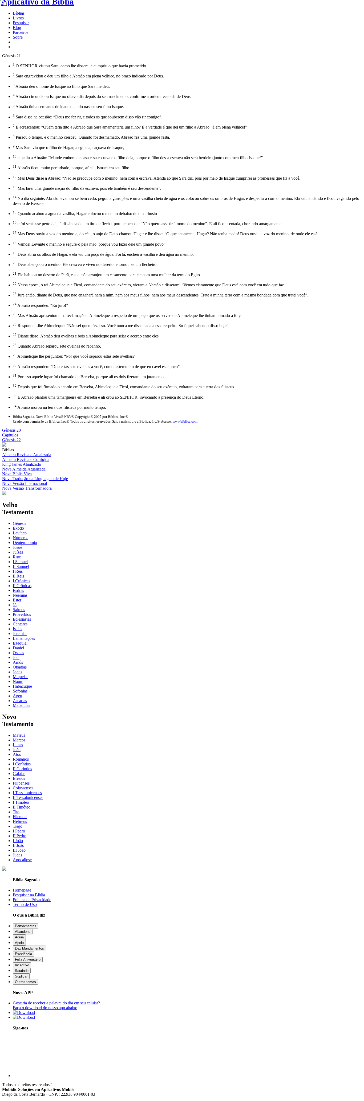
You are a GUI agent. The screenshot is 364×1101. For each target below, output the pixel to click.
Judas (17, 855)
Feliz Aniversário (28, 960)
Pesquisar (21, 22)
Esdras (18, 590)
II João (18, 845)
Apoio (19, 943)
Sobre (18, 37)
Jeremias (20, 633)
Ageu (17, 696)
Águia (19, 937)
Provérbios (22, 614)
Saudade (22, 971)
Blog (17, 27)
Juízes (18, 552)
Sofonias (20, 691)
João (17, 749)
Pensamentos (25, 926)
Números (20, 537)
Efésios (19, 778)
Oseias (18, 652)
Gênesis (19, 523)
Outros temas (25, 982)
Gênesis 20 (11, 430)
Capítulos (10, 435)
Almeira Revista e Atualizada (26, 454)
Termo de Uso (25, 904)
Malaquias (21, 705)
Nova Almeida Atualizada (24, 469)
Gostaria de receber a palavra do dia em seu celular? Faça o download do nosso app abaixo (56, 1005)
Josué (17, 547)
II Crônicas (22, 585)
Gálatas (19, 773)
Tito (16, 812)
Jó (15, 605)
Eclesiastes (22, 619)
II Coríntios (22, 768)
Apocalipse (22, 859)
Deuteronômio (25, 542)
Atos (17, 754)
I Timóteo (21, 802)
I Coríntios (22, 764)
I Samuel (20, 561)
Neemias (20, 595)
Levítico (20, 533)
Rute (17, 557)
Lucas (18, 745)
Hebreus (20, 821)
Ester (17, 600)
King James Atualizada (21, 464)
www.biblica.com (185, 421)
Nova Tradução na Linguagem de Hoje (35, 478)
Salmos (19, 609)
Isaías (17, 628)
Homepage (22, 890)
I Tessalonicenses (27, 792)
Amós (18, 662)
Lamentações (24, 638)
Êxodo (18, 528)
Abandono (22, 932)
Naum (18, 681)
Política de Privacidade (32, 899)
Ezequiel (20, 643)
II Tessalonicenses (28, 797)
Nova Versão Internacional (24, 483)
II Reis (18, 576)
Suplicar (21, 976)
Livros (18, 18)
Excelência (23, 954)
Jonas (17, 672)
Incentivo (22, 965)
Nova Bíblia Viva (17, 474)
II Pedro (19, 836)
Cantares (20, 624)
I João (18, 840)
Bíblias (19, 13)
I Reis (18, 571)
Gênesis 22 (11, 440)
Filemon (20, 816)
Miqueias (20, 676)
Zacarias (20, 700)
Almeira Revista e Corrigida (25, 459)
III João (19, 850)
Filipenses (21, 783)
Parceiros (20, 32)
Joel (16, 657)
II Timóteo (21, 807)
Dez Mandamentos (29, 948)
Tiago (17, 826)
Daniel (18, 648)
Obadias (20, 667)
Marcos (19, 740)
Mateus (19, 735)
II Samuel (21, 566)
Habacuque (22, 686)
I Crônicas (21, 581)
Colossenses (23, 788)
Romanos (21, 759)
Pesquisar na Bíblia (29, 895)
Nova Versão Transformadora (27, 488)
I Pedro (19, 831)
